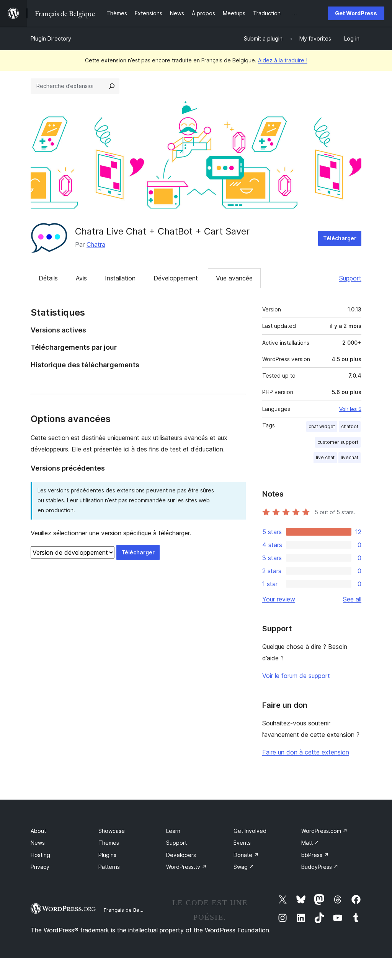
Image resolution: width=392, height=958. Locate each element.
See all (352, 599)
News (38, 842)
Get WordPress (356, 13)
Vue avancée (234, 278)
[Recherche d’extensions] (111, 86)
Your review (278, 599)
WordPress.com (324, 831)
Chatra (96, 244)
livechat (349, 457)
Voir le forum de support (296, 675)
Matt (310, 842)
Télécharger (339, 238)
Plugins (107, 855)
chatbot (349, 426)
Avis (81, 278)
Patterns (109, 867)
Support (350, 278)
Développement (176, 278)
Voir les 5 (350, 409)
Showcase (111, 831)
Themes (108, 842)
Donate (246, 855)
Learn (173, 831)
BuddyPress (319, 867)
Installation (120, 278)
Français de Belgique (129, 910)
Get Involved (250, 831)
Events (242, 842)
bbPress (315, 855)
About (38, 831)
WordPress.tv (186, 867)
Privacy (40, 867)
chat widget (322, 426)
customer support (337, 442)
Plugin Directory (51, 38)
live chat (325, 457)
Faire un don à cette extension (305, 752)
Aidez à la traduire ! (282, 60)
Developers (181, 855)
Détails (48, 278)
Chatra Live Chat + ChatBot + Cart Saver (162, 231)
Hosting (40, 855)
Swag (244, 867)
